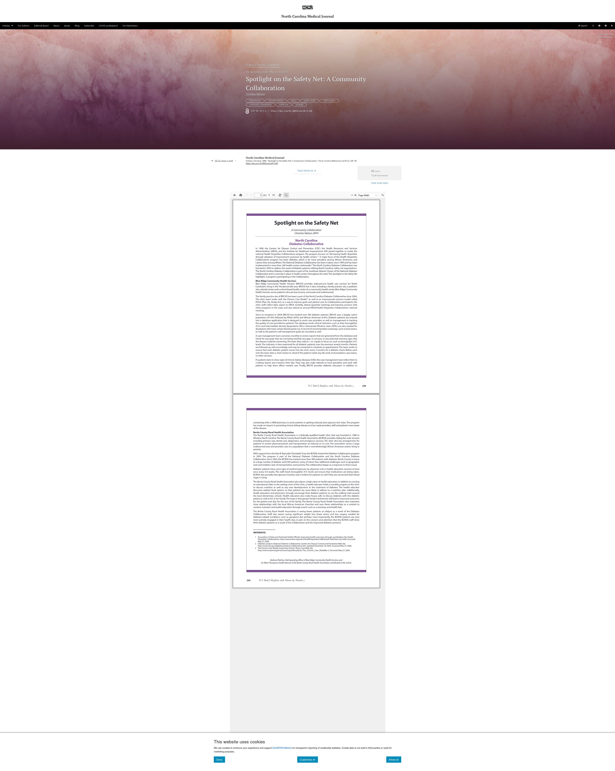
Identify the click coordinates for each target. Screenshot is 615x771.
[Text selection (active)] (286, 195)
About (56, 25)
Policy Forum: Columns (263, 65)
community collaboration (260, 105)
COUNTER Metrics (282, 747)
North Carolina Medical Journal (265, 157)
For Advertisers (130, 25)
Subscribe (89, 25)
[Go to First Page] (247, 195)
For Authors (23, 25)
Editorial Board (41, 25)
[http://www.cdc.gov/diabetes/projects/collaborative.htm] (281, 546)
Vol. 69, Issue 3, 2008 (256, 72)
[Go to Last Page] (273, 195)
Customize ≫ (309, 759)
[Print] (241, 195)
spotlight (299, 105)
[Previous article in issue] (211, 160)
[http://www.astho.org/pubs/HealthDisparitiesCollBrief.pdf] (305, 539)
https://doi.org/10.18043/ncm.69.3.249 (291, 111)
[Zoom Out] (352, 195)
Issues (67, 25)
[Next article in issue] (235, 160)
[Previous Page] (251, 195)
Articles (6, 25)
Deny (220, 759)
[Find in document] (383, 195)
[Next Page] (269, 195)
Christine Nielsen (255, 94)
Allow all (395, 759)
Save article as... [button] (307, 170)
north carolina (329, 101)
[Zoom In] (355, 195)
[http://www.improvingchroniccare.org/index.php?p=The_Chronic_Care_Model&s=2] (293, 550)
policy (293, 101)
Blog (77, 25)
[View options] (234, 195)
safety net (283, 105)
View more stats (379, 183)
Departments (255, 101)
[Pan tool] (280, 195)
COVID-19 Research (108, 25)
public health (310, 101)
